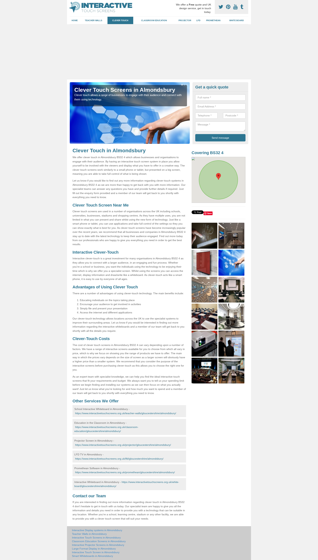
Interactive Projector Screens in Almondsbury (98, 544)
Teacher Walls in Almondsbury (89, 533)
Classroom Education (154, 20)
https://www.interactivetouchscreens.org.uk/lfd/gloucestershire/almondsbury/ (119, 458)
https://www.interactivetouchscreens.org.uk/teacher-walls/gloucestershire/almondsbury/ (125, 413)
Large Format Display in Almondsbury (94, 548)
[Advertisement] (159, 52)
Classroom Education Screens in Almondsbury (99, 541)
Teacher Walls (93, 20)
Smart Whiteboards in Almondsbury (92, 555)
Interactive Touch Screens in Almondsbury (96, 537)
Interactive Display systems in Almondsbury (97, 530)
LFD (198, 20)
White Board (236, 20)
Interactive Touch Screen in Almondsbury (95, 552)
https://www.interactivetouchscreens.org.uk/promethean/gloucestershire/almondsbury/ (125, 472)
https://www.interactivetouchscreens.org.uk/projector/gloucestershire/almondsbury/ (123, 444)
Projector (185, 20)
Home (75, 20)
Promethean (213, 20)
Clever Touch (120, 20)
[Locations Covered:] (71, 3)
